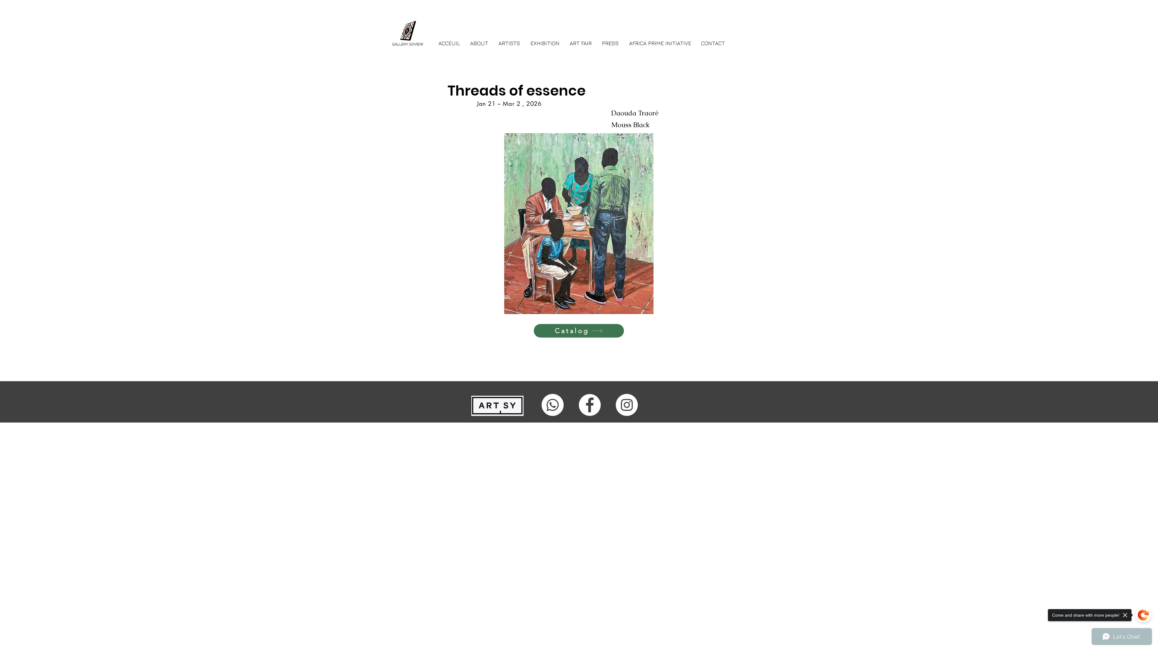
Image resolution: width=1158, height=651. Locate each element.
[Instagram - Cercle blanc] (627, 405)
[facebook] (590, 405)
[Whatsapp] (553, 405)
